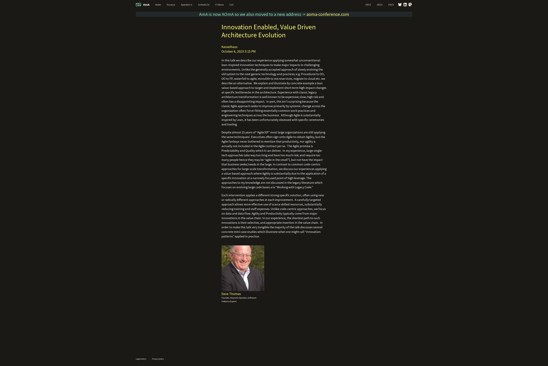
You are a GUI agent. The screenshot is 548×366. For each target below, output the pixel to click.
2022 (368, 4)
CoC (231, 4)
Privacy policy (158, 359)
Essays (171, 4)
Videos (219, 4)
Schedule (203, 4)
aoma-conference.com (327, 14)
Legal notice (141, 359)
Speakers (186, 4)
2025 (391, 4)
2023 (379, 4)
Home (158, 4)
